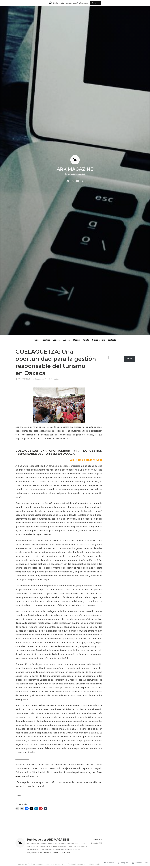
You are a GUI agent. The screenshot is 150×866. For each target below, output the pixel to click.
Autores (66, 340)
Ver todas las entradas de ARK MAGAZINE (55, 852)
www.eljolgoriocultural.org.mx (80, 772)
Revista (86, 340)
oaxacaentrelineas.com (27, 776)
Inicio (36, 340)
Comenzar (95, 3)
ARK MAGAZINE (75, 169)
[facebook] (67, 180)
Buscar (129, 358)
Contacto (112, 340)
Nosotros (46, 340)
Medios (76, 340)
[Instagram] (82, 180)
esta (91, 426)
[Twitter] (72, 180)
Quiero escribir (98, 340)
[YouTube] (77, 180)
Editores (56, 340)
